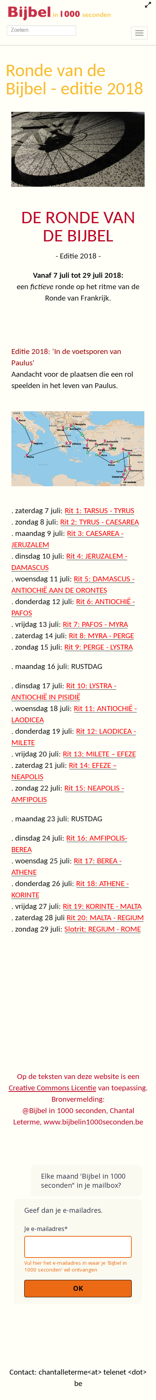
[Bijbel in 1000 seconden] (57, 12)
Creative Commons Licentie (52, 1088)
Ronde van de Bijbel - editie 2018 (74, 81)
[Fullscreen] (148, 5)
